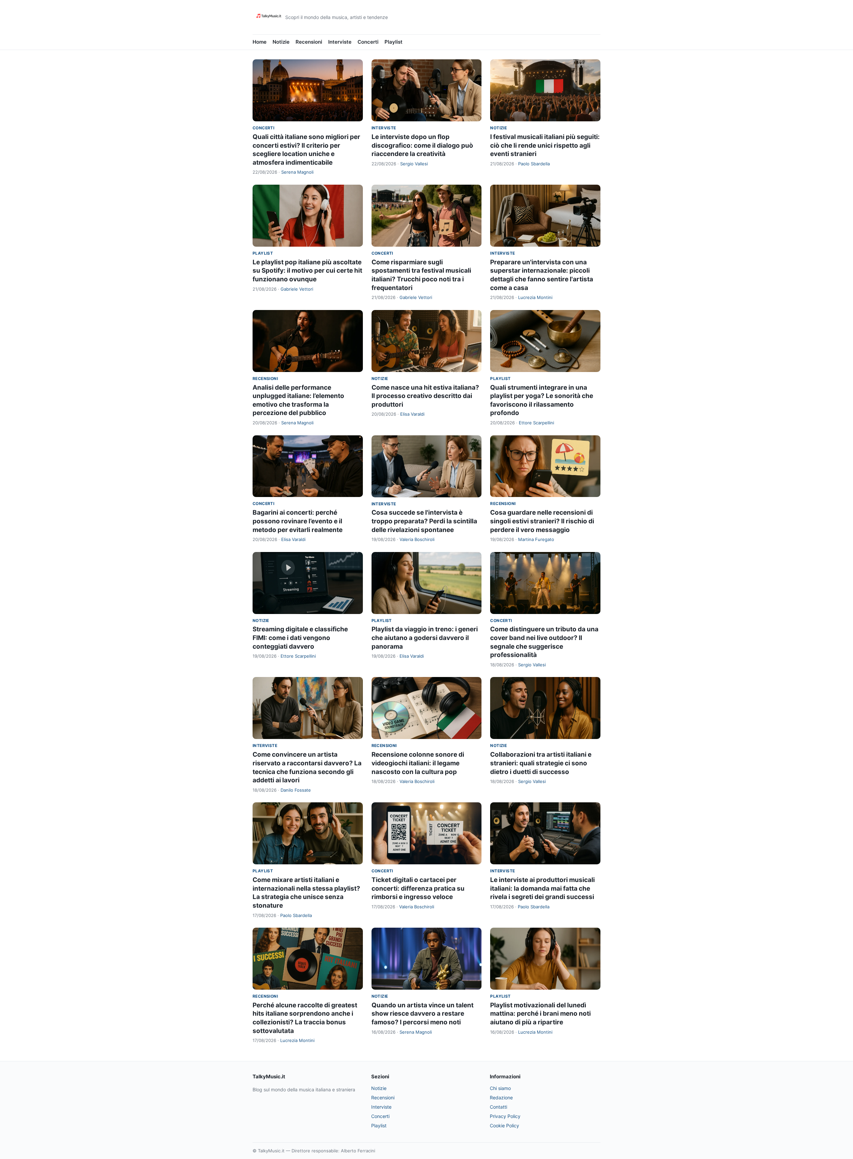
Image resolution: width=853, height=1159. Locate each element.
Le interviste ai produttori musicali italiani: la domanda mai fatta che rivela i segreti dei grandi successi (542, 888)
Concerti (368, 42)
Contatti (498, 1107)
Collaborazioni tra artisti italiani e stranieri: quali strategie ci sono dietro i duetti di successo (540, 763)
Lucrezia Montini (535, 297)
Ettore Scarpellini (536, 422)
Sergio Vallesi (414, 163)
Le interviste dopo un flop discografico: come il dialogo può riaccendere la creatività (422, 145)
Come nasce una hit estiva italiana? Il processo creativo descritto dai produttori (425, 396)
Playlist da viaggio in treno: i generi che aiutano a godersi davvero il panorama (425, 637)
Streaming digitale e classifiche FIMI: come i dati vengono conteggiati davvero (300, 637)
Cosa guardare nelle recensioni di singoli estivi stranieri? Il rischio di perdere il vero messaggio (542, 521)
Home (260, 42)
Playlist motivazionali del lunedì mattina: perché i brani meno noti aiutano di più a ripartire (540, 1013)
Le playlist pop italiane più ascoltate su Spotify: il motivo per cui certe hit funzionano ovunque (307, 270)
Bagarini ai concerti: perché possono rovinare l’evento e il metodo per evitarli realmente (298, 521)
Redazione (501, 1097)
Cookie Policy (504, 1125)
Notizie (281, 42)
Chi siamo (500, 1088)
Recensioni (309, 42)
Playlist (394, 42)
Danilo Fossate (296, 790)
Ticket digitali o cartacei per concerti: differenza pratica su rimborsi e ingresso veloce (418, 888)
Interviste (340, 42)
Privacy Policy (505, 1116)
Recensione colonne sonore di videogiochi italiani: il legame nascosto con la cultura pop (418, 763)
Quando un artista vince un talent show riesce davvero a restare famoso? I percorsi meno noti (422, 1013)
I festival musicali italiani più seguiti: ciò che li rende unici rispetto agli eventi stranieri (545, 145)
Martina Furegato (536, 539)
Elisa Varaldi (412, 414)
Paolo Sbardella (534, 163)
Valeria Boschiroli (417, 539)
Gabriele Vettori (297, 289)
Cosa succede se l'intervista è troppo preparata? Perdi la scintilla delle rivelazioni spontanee (424, 521)
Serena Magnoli (297, 172)
